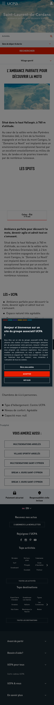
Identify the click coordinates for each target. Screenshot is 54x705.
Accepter (27, 374)
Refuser (27, 380)
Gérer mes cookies (27, 367)
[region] (27, 352)
